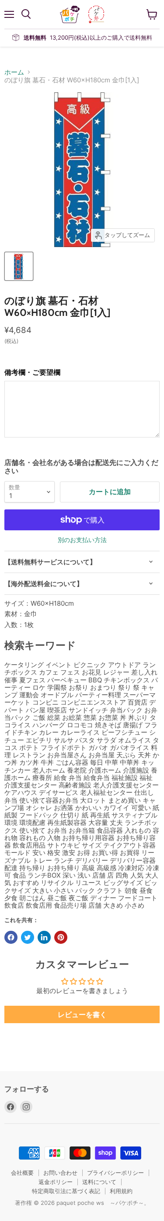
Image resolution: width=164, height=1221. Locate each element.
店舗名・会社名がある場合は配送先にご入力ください (81, 466)
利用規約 (121, 1190)
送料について (99, 1181)
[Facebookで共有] (10, 937)
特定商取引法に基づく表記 (66, 1190)
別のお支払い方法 (82, 539)
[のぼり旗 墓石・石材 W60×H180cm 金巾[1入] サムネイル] (19, 266)
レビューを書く (82, 1014)
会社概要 (22, 1172)
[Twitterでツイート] (27, 937)
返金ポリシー (55, 1181)
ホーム (14, 72)
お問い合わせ (60, 1172)
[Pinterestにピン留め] (60, 937)
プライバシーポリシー (115, 1172)
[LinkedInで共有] (44, 937)
